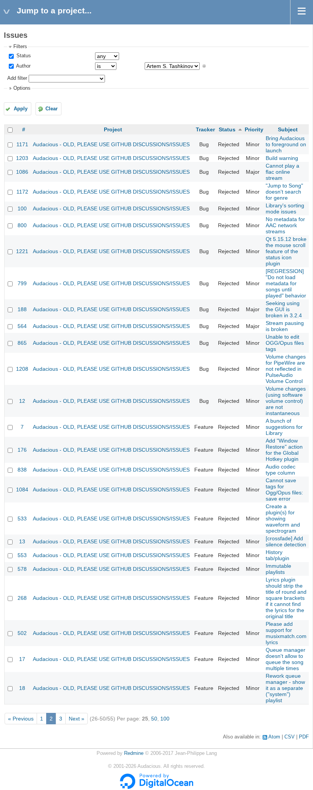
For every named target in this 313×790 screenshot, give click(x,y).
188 (22, 309)
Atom (274, 737)
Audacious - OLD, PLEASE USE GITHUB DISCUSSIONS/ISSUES (111, 144)
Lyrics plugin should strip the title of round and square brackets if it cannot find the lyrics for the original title (286, 598)
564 (22, 326)
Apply (20, 108)
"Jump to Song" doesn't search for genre (284, 192)
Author (23, 66)
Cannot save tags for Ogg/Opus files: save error (284, 489)
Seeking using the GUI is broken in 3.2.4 (284, 309)
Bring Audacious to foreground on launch (286, 144)
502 (22, 633)
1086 (22, 172)
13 (22, 541)
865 (22, 343)
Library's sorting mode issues (285, 208)
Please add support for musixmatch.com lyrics (286, 633)
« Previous (21, 719)
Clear (51, 108)
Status (23, 55)
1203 (22, 158)
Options (22, 88)
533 (22, 518)
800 (22, 225)
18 (22, 688)
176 (22, 450)
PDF (304, 737)
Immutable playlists (278, 569)
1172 (22, 192)
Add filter (17, 78)
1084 (22, 489)
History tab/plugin (277, 555)
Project (113, 129)
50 (154, 719)
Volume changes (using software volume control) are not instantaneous (286, 401)
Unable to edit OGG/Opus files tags (285, 343)
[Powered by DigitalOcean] (156, 787)
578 (22, 569)
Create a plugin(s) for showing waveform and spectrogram (283, 518)
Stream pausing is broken (285, 326)
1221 (22, 251)
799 (22, 283)
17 (22, 659)
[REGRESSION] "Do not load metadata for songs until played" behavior (286, 283)
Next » (76, 719)
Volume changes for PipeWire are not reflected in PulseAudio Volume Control (286, 369)
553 (22, 555)
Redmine (134, 753)
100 (22, 208)
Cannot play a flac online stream (282, 172)
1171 (22, 144)
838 (22, 470)
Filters (20, 46)
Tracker (205, 129)
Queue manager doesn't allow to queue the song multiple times (285, 659)
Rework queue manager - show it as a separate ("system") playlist (285, 688)
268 (22, 598)
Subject (288, 129)
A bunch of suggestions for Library (284, 427)
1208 (22, 369)
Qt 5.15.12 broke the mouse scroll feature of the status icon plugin (286, 251)
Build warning (282, 158)
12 (22, 401)
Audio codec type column (280, 470)
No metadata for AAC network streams (285, 225)
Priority (254, 129)
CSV (289, 737)
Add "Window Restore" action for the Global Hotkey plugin (284, 450)
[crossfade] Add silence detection (286, 541)
